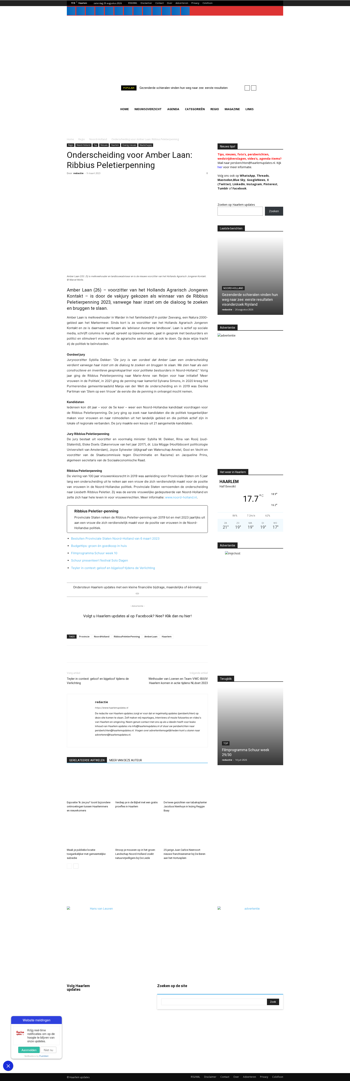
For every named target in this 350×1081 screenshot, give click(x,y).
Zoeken (274, 211)
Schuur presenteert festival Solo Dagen (99, 560)
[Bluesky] (166, 11)
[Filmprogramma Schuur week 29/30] (250, 726)
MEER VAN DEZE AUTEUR (125, 760)
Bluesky (84, 1050)
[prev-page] (69, 866)
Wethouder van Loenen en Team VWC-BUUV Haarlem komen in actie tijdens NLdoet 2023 (178, 681)
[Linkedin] (90, 11)
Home (70, 139)
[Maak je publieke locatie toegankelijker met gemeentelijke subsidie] (89, 831)
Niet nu (48, 1050)
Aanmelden (28, 1050)
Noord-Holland (98, 139)
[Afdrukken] (145, 654)
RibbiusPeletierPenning (127, 636)
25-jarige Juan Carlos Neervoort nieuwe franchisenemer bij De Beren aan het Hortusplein (184, 853)
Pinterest (270, 184)
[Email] (136, 654)
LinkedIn (239, 184)
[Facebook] (71, 11)
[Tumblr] (128, 11)
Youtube (129, 1055)
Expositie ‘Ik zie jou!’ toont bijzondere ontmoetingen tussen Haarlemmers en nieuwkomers (88, 806)
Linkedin (84, 1026)
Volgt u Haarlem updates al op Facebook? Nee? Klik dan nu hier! (137, 616)
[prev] (247, 87)
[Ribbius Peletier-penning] (137, 519)
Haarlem (115, 145)
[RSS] (118, 11)
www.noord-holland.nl (181, 497)
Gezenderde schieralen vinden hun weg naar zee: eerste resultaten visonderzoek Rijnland (250, 300)
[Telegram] (117, 654)
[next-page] (75, 866)
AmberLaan (150, 636)
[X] (137, 11)
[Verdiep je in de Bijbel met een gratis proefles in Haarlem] (137, 784)
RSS (126, 1020)
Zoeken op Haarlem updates (236, 205)
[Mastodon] (176, 11)
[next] (253, 87)
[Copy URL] (155, 654)
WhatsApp (247, 175)
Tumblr (128, 1032)
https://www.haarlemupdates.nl (111, 707)
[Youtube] (157, 11)
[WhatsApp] (147, 11)
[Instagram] (80, 11)
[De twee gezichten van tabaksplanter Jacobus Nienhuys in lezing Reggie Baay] (186, 784)
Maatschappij (146, 145)
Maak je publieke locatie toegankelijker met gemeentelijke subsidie (86, 853)
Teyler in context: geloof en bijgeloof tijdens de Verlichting (113, 568)
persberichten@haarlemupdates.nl (252, 163)
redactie (78, 173)
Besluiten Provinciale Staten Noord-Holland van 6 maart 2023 (115, 538)
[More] (164, 654)
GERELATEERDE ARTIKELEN (87, 760)
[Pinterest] (109, 11)
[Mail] (99, 11)
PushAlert (43, 1056)
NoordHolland (101, 636)
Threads (263, 175)
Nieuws (104, 145)
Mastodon (85, 1061)
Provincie (84, 636)
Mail (126, 997)
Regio (81, 139)
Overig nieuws (129, 145)
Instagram (85, 1014)
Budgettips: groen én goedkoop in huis (99, 546)
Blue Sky (239, 180)
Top (95, 145)
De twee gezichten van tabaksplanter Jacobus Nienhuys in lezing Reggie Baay (185, 806)
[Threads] (185, 11)
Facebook (85, 1003)
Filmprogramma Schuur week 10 (94, 553)
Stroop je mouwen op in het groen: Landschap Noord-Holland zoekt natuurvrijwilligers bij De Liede (135, 853)
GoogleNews (256, 180)
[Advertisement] (175, 46)
